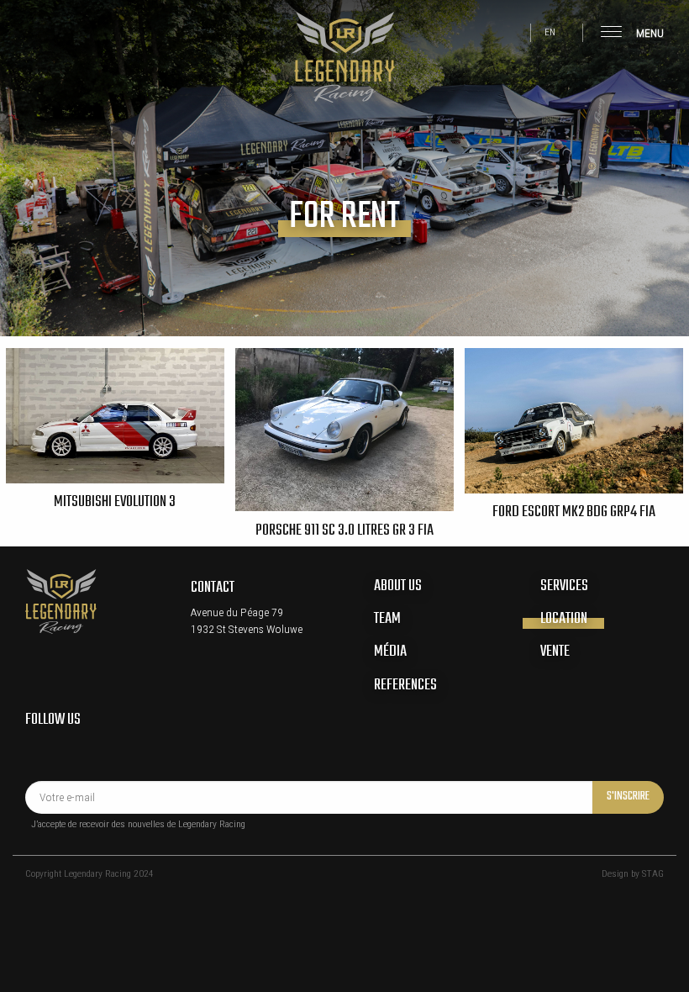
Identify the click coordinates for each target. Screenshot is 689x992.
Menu (649, 33)
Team (387, 618)
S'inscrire (628, 796)
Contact (212, 587)
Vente (555, 651)
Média (390, 651)
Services (564, 586)
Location (563, 618)
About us (398, 586)
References (405, 685)
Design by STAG (633, 873)
